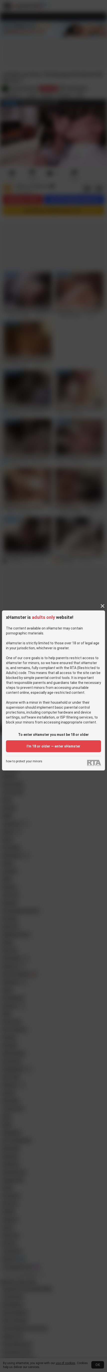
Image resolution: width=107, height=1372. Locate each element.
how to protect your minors (24, 761)
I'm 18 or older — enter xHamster (53, 746)
